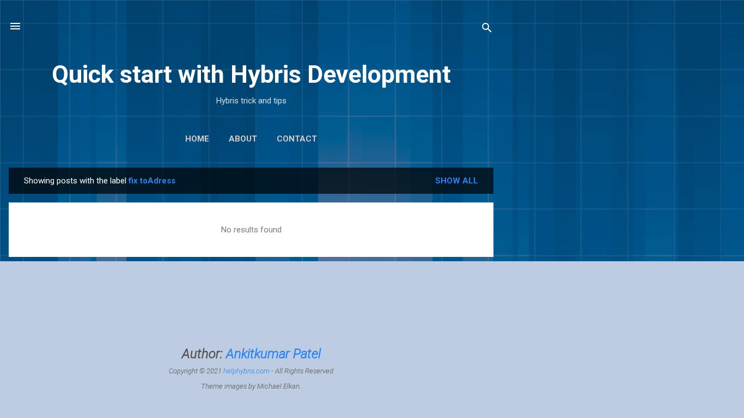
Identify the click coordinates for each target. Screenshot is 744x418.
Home (197, 139)
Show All (456, 181)
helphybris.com (246, 371)
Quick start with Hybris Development (251, 74)
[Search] (486, 29)
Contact (297, 139)
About (243, 139)
